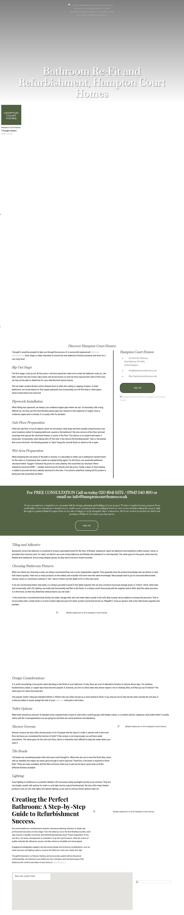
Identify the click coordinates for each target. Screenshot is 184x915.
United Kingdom (59, 862)
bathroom (59, 700)
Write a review (7, 134)
